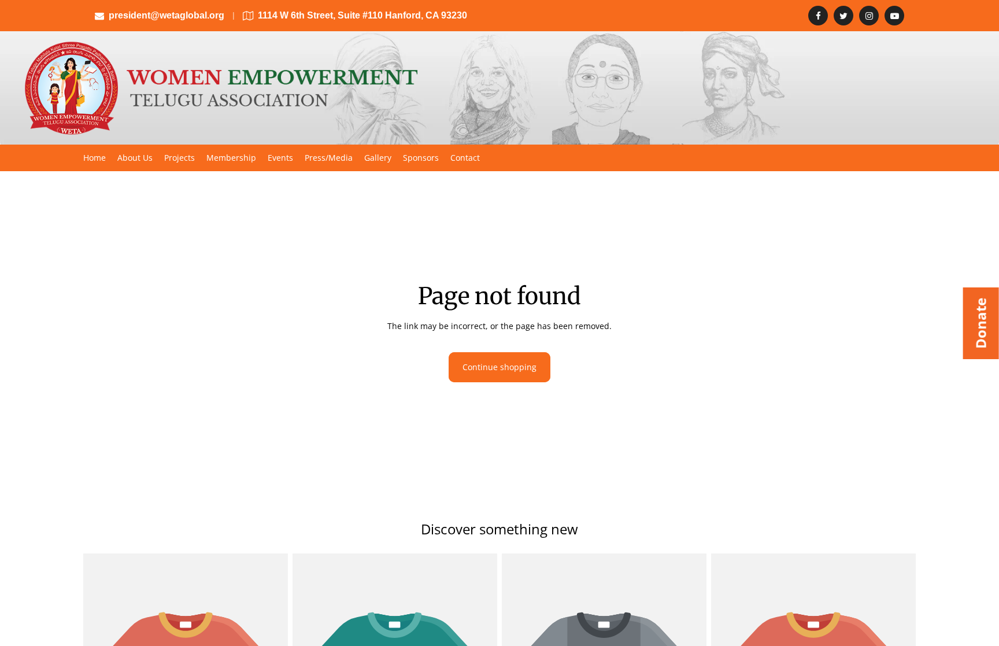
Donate (980, 323)
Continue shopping (499, 366)
